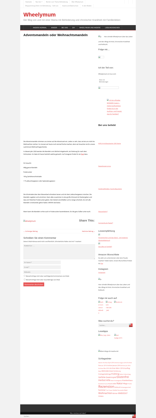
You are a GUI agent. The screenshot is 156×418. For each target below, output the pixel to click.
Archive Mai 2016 (103, 368)
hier (101, 263)
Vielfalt (115, 390)
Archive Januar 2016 (113, 365)
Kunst (106, 384)
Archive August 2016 (121, 362)
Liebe (114, 383)
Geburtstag (127, 374)
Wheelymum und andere (89, 28)
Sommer (102, 390)
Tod (107, 390)
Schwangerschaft (126, 387)
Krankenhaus (127, 380)
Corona (116, 371)
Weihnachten (105, 393)
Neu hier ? (39, 2)
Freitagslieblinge (104, 374)
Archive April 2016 (109, 363)
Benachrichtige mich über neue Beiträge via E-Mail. (43, 280)
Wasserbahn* (103, 211)
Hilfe (108, 380)
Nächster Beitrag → (88, 231)
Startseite (28, 2)
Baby (99, 371)
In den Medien (86, 6)
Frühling (115, 373)
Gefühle (101, 377)
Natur (120, 383)
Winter (115, 393)
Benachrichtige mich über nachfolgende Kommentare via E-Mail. (47, 276)
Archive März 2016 (117, 368)
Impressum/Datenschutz (70, 6)
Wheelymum (39, 15)
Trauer (110, 390)
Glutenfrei (123, 377)
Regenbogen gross (104, 166)
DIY (73, 28)
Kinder (54, 28)
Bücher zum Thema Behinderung (57, 2)
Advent (100, 362)
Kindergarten (118, 380)
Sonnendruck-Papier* (105, 223)
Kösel (110, 384)
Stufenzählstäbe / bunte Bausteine (110, 189)
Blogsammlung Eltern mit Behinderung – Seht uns (41, 6)
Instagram (101, 272)
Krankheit (101, 384)
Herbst (102, 380)
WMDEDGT (123, 393)
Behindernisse (107, 371)
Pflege (125, 383)
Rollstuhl (117, 387)
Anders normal (40, 28)
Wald (125, 390)
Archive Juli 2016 (125, 365)
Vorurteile (121, 390)
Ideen (112, 380)
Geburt (122, 374)
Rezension (106, 386)
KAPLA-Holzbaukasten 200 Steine (109, 143)
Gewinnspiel (111, 377)
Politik (130, 384)
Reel (82, 154)
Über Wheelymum (77, 2)
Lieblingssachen (112, 28)
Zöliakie (100, 396)
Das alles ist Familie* (105, 247)
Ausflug (127, 368)
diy (120, 371)
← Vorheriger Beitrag (30, 231)
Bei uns (65, 28)
